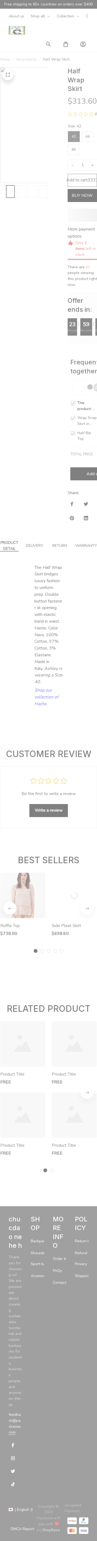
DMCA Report (22, 1536)
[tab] (35, 961)
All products (26, 59)
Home (5, 59)
